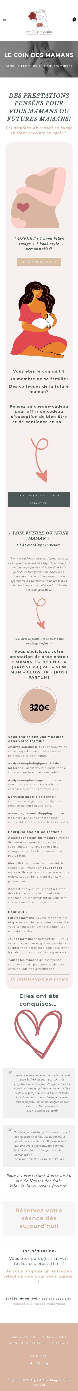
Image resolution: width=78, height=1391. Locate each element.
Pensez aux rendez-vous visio (38, 1304)
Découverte (23, 1336)
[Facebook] (31, 1364)
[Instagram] (38, 1364)
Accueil (11, 66)
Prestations (29, 66)
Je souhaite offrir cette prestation (39, 499)
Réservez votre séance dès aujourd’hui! (39, 1218)
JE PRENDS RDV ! (39, 262)
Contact (60, 1343)
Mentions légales (27, 1343)
